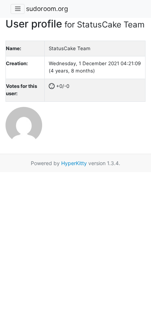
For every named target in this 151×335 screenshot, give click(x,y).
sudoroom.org (47, 8)
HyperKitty (74, 163)
